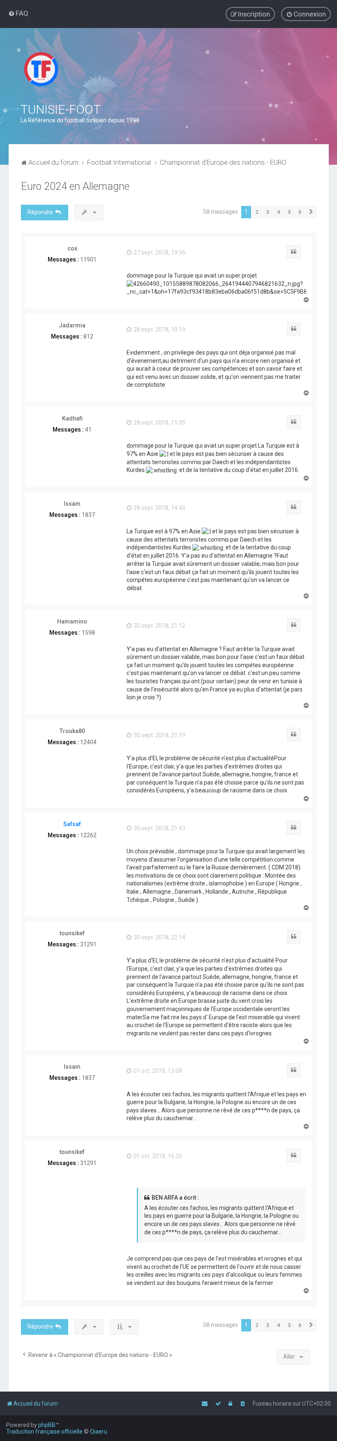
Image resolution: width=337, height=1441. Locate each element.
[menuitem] (18, 13)
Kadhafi (72, 418)
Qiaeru (98, 1431)
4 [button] (278, 212)
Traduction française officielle (44, 1431)
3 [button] (267, 212)
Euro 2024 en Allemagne (75, 186)
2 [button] (257, 212)
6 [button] (299, 212)
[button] (311, 212)
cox (72, 248)
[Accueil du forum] (41, 69)
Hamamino (72, 621)
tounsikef (72, 933)
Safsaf (72, 824)
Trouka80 (72, 731)
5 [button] (289, 212)
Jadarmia (72, 325)
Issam (72, 503)
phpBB (46, 1425)
